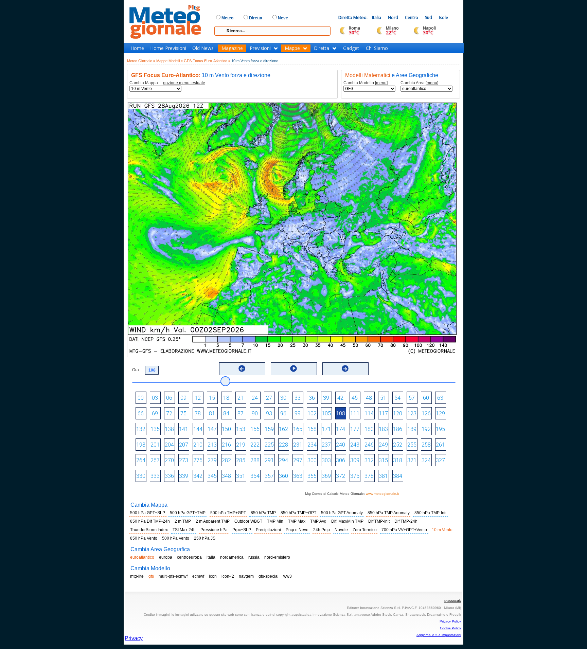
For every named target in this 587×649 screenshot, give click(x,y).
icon (213, 576)
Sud (428, 17)
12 (198, 398)
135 (155, 429)
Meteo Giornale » (141, 61)
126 (426, 413)
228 (283, 444)
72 (169, 413)
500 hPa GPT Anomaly (342, 512)
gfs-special (269, 576)
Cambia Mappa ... (167, 83)
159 (269, 429)
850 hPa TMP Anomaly (389, 512)
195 (440, 429)
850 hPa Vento (143, 538)
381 (383, 476)
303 (326, 460)
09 (183, 398)
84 (226, 413)
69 (155, 413)
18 (226, 398)
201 (155, 444)
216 (226, 444)
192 (426, 429)
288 (255, 460)
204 (169, 444)
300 (312, 460)
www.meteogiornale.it (382, 493)
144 (197, 429)
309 (354, 460)
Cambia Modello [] (365, 83)
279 (212, 460)
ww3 (287, 576)
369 (326, 476)
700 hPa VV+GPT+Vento (404, 529)
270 (169, 460)
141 (183, 429)
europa (165, 557)
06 (169, 398)
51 (383, 398)
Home (137, 48)
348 (226, 476)
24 (255, 398)
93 (269, 413)
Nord (393, 17)
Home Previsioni (168, 48)
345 (212, 476)
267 (155, 460)
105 (326, 413)
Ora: (136, 369)
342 (197, 476)
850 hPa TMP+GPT (298, 512)
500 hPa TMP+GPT (228, 512)
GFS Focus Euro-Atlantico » (207, 61)
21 (240, 398)
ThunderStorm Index (149, 529)
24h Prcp (321, 529)
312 (369, 460)
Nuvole (341, 529)
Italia (376, 17)
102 (312, 413)
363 (297, 476)
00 (141, 398)
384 (397, 476)
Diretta (321, 48)
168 (312, 429)
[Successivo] (345, 368)
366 (312, 476)
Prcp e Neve (297, 529)
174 (340, 429)
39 (326, 398)
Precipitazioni (268, 529)
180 (369, 429)
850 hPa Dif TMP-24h (150, 521)
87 (240, 413)
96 (283, 413)
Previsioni (260, 48)
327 (440, 460)
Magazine (232, 48)
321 (411, 460)
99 (298, 413)
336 (169, 476)
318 (397, 460)
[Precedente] (241, 368)
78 (198, 413)
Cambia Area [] (419, 83)
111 (354, 413)
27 (269, 398)
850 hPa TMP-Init (430, 512)
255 (411, 444)
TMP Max (296, 521)
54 (397, 398)
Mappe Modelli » (169, 61)
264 (140, 460)
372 (340, 476)
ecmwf (198, 576)
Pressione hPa (214, 529)
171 (326, 429)
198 (140, 444)
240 (340, 444)
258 (426, 444)
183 (383, 429)
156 (255, 429)
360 (283, 476)
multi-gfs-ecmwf (173, 576)
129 (440, 413)
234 (312, 444)
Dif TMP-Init (379, 521)
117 (383, 413)
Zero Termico (365, 529)
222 (255, 444)
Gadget (351, 48)
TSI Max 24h (184, 529)
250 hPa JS (204, 538)
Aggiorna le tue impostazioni (438, 635)
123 (411, 413)
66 (141, 413)
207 (183, 444)
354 (255, 476)
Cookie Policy (450, 628)
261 (440, 444)
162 (283, 429)
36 (312, 398)
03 (155, 398)
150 (226, 429)
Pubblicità (452, 601)
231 (297, 444)
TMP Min (275, 521)
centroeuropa (189, 557)
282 (226, 460)
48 (369, 398)
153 (240, 429)
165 (297, 429)
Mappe (292, 48)
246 (369, 444)
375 (354, 476)
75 (183, 413)
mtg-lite (137, 576)
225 (269, 444)
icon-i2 (227, 576)
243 (354, 444)
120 (397, 413)
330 (140, 476)
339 (183, 476)
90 (255, 413)
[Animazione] (293, 368)
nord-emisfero (277, 557)
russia (254, 557)
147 (212, 429)
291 (269, 460)
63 (440, 398)
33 (298, 398)
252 (397, 444)
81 (212, 413)
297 (297, 460)
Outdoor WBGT (248, 521)
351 (240, 476)
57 (412, 398)
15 (212, 398)
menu (381, 82)
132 (140, 429)
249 (383, 444)
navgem (246, 576)
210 (197, 444)
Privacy (134, 638)
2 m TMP (183, 521)
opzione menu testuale (184, 82)
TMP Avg (318, 521)
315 (383, 460)
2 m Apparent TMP (213, 521)
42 (340, 398)
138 (169, 429)
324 (426, 460)
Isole (443, 17)
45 (355, 398)
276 (197, 460)
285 (240, 460)
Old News (203, 48)
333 (155, 476)
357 (269, 476)
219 (240, 444)
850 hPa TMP (263, 512)
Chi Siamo (377, 48)
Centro (411, 17)
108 (340, 413)
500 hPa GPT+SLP (147, 512)
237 (326, 444)
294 (283, 460)
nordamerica (232, 557)
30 (283, 398)
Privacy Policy (450, 621)
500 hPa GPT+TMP (188, 512)
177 (354, 429)
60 (426, 398)
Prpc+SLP (241, 529)
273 (183, 460)
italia (211, 557)
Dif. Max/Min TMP (347, 521)
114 (369, 413)
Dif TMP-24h (405, 521)
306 (340, 460)
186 (397, 429)
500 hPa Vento (175, 538)
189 (411, 429)
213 (212, 444)
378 (369, 476)
